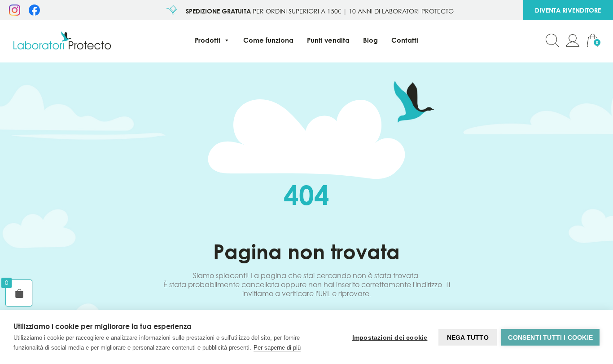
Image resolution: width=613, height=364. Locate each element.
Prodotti (207, 40)
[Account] (572, 41)
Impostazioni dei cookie (390, 337)
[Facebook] (34, 13)
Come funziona (268, 40)
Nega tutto (468, 337)
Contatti (404, 40)
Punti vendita (328, 40)
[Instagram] (14, 13)
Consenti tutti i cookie (550, 337)
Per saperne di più (277, 347)
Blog (370, 40)
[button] (552, 41)
